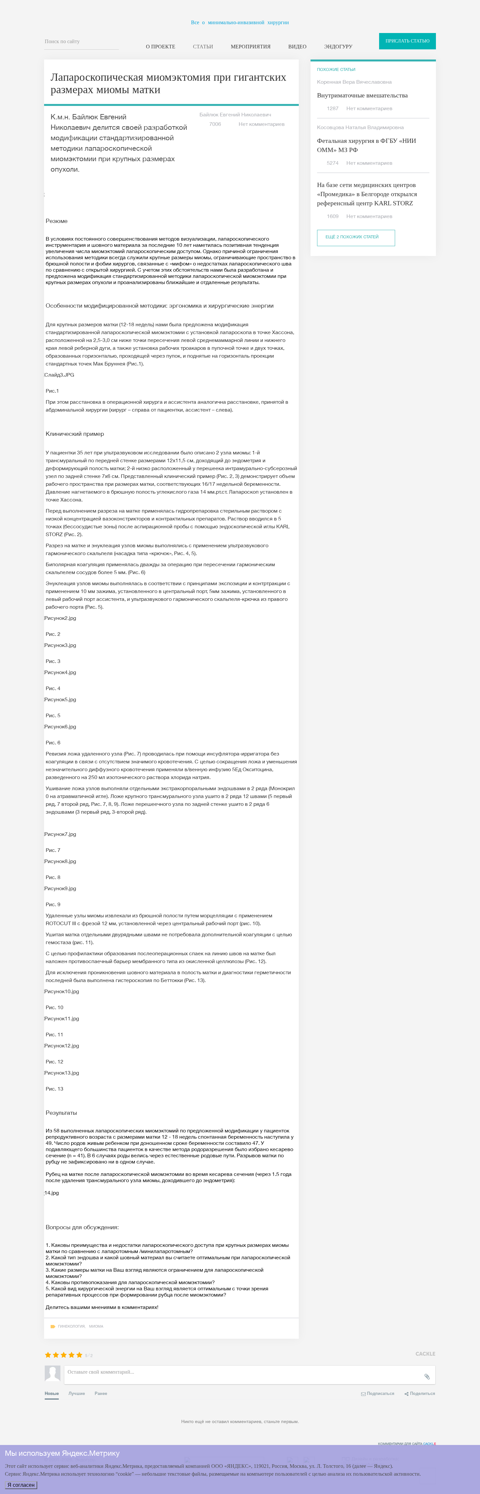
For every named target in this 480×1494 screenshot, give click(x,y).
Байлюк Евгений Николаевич (235, 115)
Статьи (203, 46)
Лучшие (77, 1393)
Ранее (101, 1393)
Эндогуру (338, 46)
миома (96, 1327)
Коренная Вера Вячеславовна (354, 82)
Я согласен (21, 1485)
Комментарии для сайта (407, 1444)
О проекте (160, 46)
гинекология (71, 1327)
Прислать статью (407, 41)
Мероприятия (251, 46)
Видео (297, 46)
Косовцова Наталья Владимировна (360, 128)
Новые (52, 1393)
